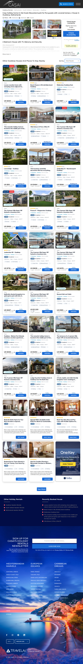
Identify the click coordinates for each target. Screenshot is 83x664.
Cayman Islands (59, 592)
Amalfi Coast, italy (12, 574)
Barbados (57, 583)
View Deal (21, 102)
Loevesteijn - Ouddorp (11, 168)
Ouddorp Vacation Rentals (13, 505)
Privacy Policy (59, 550)
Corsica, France (11, 598)
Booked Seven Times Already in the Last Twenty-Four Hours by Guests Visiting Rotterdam (14, 462)
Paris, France (35, 571)
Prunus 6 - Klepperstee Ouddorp (40, 210)
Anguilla (57, 571)
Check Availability (71, 34)
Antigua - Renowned (61, 595)
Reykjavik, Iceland (37, 586)
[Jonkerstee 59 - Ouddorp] (15, 240)
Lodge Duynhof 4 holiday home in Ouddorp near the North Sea (41, 378)
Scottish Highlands (37, 583)
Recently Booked (12, 604)
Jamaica (57, 586)
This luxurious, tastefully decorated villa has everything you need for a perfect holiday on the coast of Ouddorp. (41, 169)
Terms (8, 611)
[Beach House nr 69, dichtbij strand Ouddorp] (41, 73)
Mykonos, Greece (12, 583)
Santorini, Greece (12, 571)
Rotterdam (36, 10)
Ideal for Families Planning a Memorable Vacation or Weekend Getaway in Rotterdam (41, 462)
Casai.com (14, 657)
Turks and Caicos (60, 589)
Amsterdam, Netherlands (39, 598)
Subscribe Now (54, 546)
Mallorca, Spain (11, 592)
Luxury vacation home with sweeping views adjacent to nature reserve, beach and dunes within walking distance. (14, 86)
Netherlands (17, 10)
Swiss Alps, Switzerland (39, 577)
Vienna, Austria (36, 589)
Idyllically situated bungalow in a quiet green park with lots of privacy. (14, 295)
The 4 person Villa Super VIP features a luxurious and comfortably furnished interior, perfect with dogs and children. (67, 211)
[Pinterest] (18, 635)
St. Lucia (57, 580)
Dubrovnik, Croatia (12, 580)
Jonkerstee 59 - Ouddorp (12, 252)
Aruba (56, 577)
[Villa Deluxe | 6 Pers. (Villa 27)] (41, 115)
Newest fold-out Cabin (64, 294)
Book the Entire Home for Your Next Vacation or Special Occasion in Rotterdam (13, 420)
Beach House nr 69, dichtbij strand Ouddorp (41, 85)
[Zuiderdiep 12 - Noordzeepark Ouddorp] (68, 157)
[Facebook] (7, 635)
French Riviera (11, 586)
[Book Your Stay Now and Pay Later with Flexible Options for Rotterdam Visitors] (68, 408)
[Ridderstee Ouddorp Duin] (68, 73)
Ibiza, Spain (9, 589)
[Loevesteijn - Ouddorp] (15, 157)
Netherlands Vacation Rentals (14, 510)
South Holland (27, 10)
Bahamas (57, 574)
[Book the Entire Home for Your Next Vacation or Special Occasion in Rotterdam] (15, 408)
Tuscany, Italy (35, 574)
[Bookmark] (8, 21)
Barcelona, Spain (12, 577)
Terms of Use (69, 550)
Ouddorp (43, 10)
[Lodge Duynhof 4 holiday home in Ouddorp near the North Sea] (41, 366)
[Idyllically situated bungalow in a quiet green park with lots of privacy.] (15, 282)
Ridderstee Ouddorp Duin (65, 85)
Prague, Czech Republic (38, 580)
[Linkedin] (24, 635)
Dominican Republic (61, 598)
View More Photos (9, 37)
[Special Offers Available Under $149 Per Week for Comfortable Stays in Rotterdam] (41, 408)
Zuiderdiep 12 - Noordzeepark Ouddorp (66, 169)
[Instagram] (12, 635)
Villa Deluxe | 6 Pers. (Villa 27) (39, 127)
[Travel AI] (15, 650)
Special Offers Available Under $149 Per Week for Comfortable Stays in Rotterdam (40, 420)
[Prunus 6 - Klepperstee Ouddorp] (41, 198)
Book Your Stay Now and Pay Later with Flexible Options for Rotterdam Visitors (66, 420)
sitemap (8, 614)
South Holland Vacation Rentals (15, 507)
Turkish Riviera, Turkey (13, 595)
